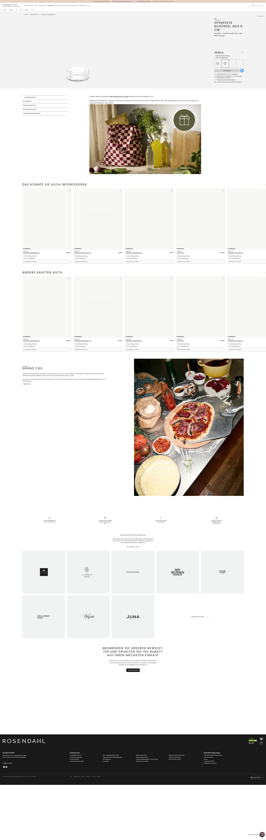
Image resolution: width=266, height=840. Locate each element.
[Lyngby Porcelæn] (88, 572)
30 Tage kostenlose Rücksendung (144, 1)
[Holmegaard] (222, 572)
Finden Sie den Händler (175, 759)
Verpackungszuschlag (142, 757)
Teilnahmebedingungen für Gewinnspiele (147, 759)
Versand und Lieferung (76, 757)
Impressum (106, 761)
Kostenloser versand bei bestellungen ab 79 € (123, 1)
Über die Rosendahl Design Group (213, 755)
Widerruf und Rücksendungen (177, 755)
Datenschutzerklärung (175, 757)
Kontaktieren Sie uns (75, 755)
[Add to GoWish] (242, 70)
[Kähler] (43, 572)
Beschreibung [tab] (27, 101)
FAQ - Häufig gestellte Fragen (111, 755)
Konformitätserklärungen (77, 761)
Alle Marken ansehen (197, 617)
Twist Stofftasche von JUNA (118, 96)
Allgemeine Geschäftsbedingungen (112, 757)
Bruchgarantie (107, 759)
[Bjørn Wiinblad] (88, 616)
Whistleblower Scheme (210, 763)
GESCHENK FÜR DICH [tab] (30, 97)
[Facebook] (4, 767)
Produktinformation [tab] (29, 105)
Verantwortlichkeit (209, 761)
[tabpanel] (145, 135)
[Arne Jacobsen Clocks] (43, 616)
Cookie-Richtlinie (74, 759)
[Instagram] (6, 767)
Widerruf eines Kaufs (141, 755)
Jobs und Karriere (208, 757)
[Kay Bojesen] (177, 572)
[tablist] (44, 135)
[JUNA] (133, 616)
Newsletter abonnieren (142, 761)
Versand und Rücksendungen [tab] (31, 113)
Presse (206, 759)
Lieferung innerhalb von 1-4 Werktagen (102, 1)
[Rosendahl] (133, 572)
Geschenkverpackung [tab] (29, 109)
